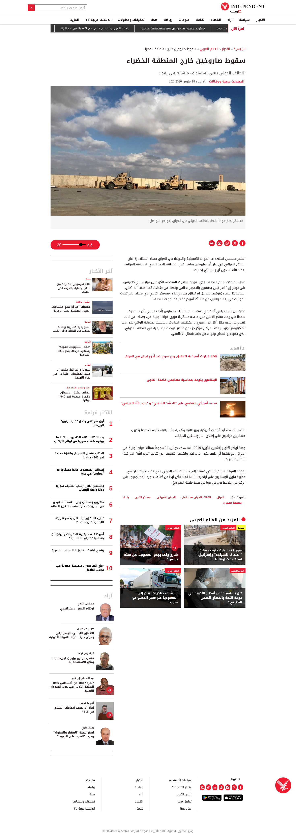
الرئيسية (239, 49)
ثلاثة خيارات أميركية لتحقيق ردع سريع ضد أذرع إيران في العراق (171, 356)
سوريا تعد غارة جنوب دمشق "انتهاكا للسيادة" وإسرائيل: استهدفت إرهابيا (220, 555)
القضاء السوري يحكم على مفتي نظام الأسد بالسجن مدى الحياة (114, 28)
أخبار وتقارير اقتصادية (78, 388)
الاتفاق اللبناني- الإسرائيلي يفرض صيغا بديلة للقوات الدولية (71, 635)
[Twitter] (234, 787)
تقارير (87, 365)
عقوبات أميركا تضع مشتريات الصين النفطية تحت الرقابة (70, 309)
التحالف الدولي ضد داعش (196, 497)
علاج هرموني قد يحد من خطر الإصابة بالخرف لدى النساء (73, 288)
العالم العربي (209, 49)
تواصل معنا (184, 801)
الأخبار (260, 20)
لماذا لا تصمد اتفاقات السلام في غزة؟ (74, 710)
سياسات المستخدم (180, 780)
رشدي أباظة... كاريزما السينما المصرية (78, 550)
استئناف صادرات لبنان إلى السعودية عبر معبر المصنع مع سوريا (155, 597)
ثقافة (200, 20)
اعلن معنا (185, 808)
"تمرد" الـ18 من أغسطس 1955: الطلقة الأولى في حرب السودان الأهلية (72, 687)
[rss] (202, 787)
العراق (220, 497)
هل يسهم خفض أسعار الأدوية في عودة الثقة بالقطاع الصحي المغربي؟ (215, 597)
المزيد (74, 20)
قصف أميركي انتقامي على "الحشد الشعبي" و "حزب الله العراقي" (169, 403)
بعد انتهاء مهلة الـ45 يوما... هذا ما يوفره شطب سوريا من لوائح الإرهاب (79, 439)
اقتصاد (216, 20)
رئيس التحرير (184, 794)
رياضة (168, 20)
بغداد (126, 497)
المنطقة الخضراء (232, 503)
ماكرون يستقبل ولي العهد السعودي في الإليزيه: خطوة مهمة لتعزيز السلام (77, 504)
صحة (154, 20)
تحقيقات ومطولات (131, 20)
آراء (230, 20)
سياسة (244, 20)
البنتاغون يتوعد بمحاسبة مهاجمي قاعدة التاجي (182, 380)
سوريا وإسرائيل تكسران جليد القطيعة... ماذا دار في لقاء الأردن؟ (71, 373)
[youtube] (221, 787)
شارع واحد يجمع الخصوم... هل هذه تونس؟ (151, 557)
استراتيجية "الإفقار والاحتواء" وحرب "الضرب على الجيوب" (73, 734)
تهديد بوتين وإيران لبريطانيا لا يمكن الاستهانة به (72, 660)
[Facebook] (240, 787)
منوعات (184, 20)
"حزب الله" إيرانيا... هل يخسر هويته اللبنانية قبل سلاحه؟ (79, 520)
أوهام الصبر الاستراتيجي (77, 608)
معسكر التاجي (143, 497)
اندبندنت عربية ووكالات (227, 81)
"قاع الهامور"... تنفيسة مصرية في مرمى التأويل (80, 568)
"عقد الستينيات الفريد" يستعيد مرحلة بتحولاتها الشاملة (74, 351)
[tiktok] (208, 787)
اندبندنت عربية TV (99, 20)
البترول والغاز (83, 302)
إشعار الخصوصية (181, 787)
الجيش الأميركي (166, 497)
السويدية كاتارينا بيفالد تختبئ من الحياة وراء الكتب (71, 329)
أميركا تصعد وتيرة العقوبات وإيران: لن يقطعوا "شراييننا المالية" (77, 536)
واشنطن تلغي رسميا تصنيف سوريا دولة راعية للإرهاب (80, 488)
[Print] (212, 243)
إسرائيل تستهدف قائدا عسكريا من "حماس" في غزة (80, 472)
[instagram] (227, 787)
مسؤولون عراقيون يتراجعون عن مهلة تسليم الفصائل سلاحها (193, 28)
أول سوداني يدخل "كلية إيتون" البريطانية (82, 423)
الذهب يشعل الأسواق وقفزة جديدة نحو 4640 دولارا (74, 396)
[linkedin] (214, 787)
